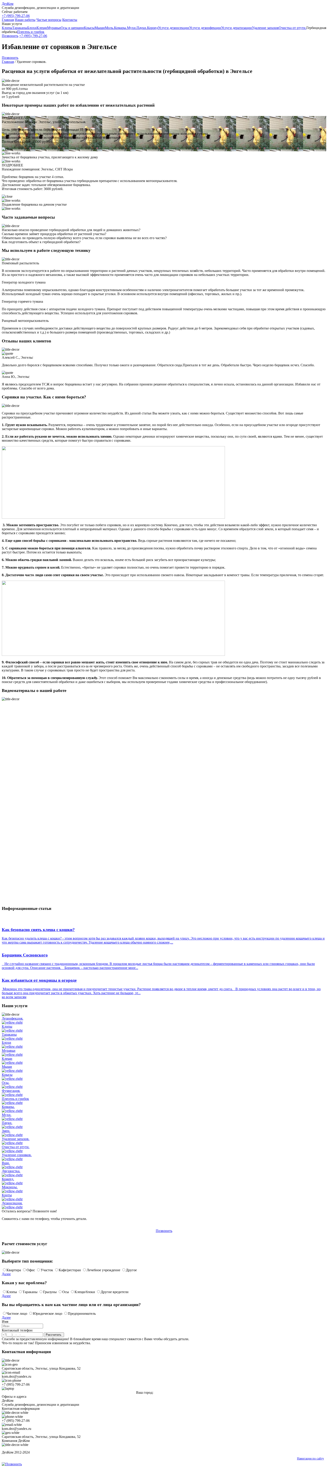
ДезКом (7, 4)
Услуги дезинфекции (205, 28)
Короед (152, 28)
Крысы (89, 28)
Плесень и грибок (30, 32)
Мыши (100, 28)
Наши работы (25, 20)
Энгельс (160, 1392)
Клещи (42, 28)
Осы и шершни (72, 28)
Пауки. (142, 28)
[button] (164, 24)
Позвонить (10, 36)
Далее (6, 1274)
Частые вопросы (48, 20)
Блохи (32, 28)
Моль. (109, 28)
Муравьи (54, 28)
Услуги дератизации (236, 28)
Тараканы (19, 28)
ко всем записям (14, 997)
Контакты (69, 20)
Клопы (7, 28)
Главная (8, 20)
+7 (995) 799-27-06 (16, 16)
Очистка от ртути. (292, 28)
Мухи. (132, 28)
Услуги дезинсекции (173, 28)
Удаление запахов (265, 28)
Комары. (120, 28)
